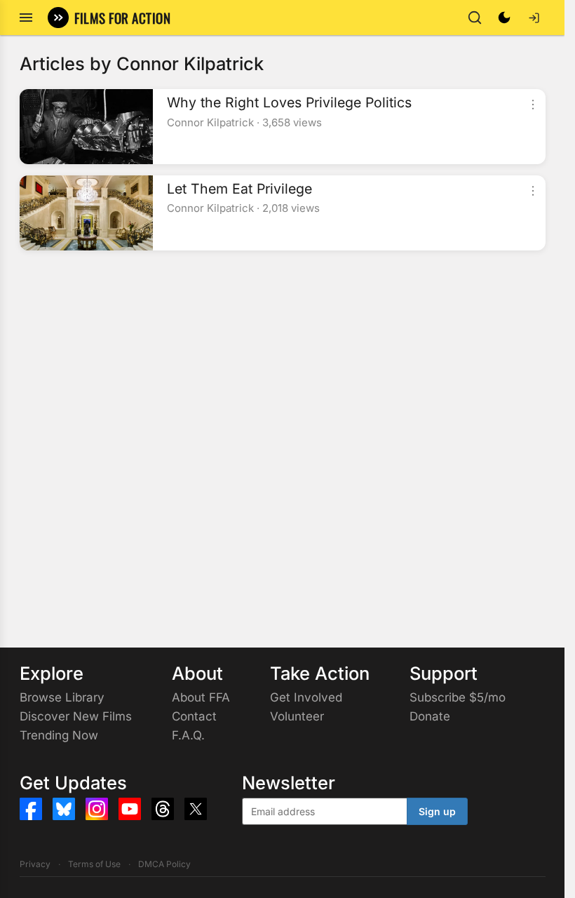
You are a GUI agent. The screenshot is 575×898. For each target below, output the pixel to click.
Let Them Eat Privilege (239, 189)
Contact (194, 716)
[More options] (533, 104)
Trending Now (59, 735)
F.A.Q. (188, 735)
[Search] (475, 18)
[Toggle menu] (26, 17)
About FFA (201, 697)
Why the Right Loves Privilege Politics (289, 103)
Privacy (35, 864)
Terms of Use (94, 864)
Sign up (437, 811)
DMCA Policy (164, 864)
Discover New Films (76, 716)
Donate (430, 716)
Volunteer (297, 716)
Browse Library (62, 697)
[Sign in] (534, 18)
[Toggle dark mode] (504, 18)
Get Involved (306, 697)
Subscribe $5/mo (458, 697)
